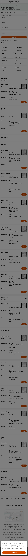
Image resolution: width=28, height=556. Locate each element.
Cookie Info (19, 548)
